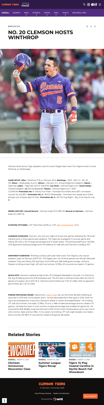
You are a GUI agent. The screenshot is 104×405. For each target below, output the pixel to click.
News (26, 13)
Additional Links (79, 13)
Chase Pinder (51, 295)
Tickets (65, 13)
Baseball (12, 360)
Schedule (88, 4)
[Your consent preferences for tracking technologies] (4, 400)
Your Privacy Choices (43, 393)
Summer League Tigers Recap (50, 364)
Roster (47, 13)
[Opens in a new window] (94, 4)
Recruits (17, 13)
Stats (56, 13)
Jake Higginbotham (65, 225)
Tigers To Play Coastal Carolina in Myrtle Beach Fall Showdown (81, 367)
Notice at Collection (61, 393)
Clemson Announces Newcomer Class (19, 366)
